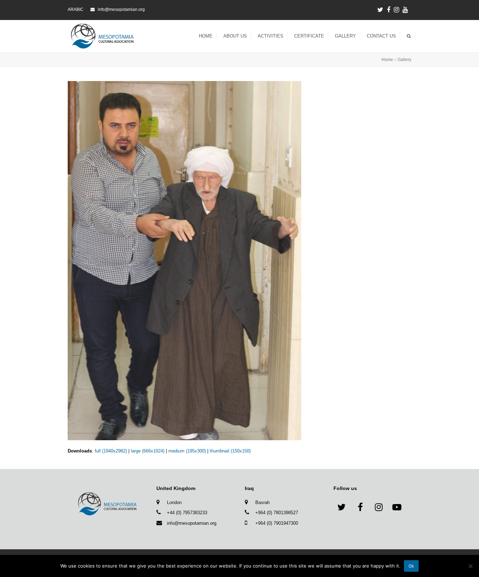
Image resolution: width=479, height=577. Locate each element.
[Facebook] (388, 9)
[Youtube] (405, 9)
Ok (411, 566)
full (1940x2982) (111, 451)
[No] (470, 566)
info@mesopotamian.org (191, 523)
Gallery (404, 59)
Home (387, 59)
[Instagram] (396, 9)
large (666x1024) (147, 451)
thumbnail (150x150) (230, 451)
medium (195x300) (187, 451)
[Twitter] (380, 9)
